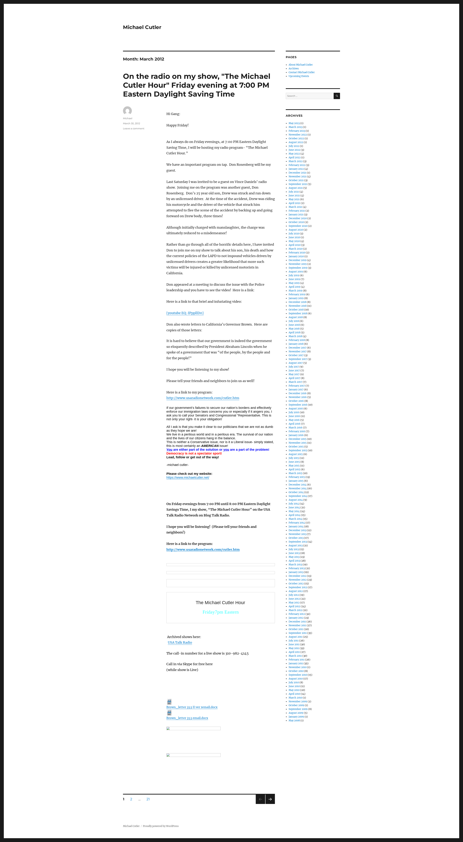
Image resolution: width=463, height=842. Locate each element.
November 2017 (298, 351)
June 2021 (294, 195)
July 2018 (294, 321)
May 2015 (294, 465)
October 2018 (296, 309)
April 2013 (294, 560)
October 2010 (296, 671)
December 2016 (298, 393)
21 (149, 799)
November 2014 (298, 488)
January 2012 (296, 617)
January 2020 (296, 256)
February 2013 (297, 568)
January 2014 (296, 526)
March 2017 (295, 382)
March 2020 (296, 248)
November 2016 (298, 397)
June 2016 (294, 416)
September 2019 (298, 267)
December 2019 (298, 260)
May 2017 (294, 374)
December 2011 (297, 621)
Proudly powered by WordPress (161, 826)
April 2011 (294, 652)
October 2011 (296, 629)
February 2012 (297, 614)
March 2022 (296, 161)
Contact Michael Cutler (302, 72)
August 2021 (296, 187)
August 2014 (296, 499)
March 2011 (295, 655)
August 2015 (296, 454)
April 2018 (294, 332)
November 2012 (298, 579)
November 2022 (298, 134)
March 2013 (295, 564)
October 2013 (296, 537)
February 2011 (297, 659)
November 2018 (298, 305)
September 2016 (298, 404)
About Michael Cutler (301, 64)
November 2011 (297, 625)
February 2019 (297, 294)
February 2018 (297, 340)
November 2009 (298, 701)
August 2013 (296, 545)
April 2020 (295, 245)
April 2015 (294, 469)
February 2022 (297, 165)
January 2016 (296, 435)
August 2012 (296, 591)
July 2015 (294, 458)
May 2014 (294, 511)
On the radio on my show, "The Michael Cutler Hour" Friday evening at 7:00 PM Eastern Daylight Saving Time (196, 85)
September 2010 (298, 674)
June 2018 (294, 324)
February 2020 (297, 252)
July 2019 (294, 275)
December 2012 (297, 576)
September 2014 (298, 496)
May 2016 (294, 420)
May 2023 (294, 123)
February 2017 (297, 385)
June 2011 (294, 644)
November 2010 (298, 667)
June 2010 (294, 686)
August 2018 (296, 317)
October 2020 (296, 222)
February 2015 (297, 477)
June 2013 (294, 553)
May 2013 (294, 556)
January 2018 (296, 343)
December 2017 (297, 347)
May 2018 (294, 328)
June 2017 (294, 370)
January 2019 (296, 298)
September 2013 (298, 541)
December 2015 (297, 439)
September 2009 (298, 709)
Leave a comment (133, 128)
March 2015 (295, 473)
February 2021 (297, 210)
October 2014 (296, 492)
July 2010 (294, 682)
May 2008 (294, 720)
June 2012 (294, 598)
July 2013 (294, 549)
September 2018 (298, 313)
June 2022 (294, 149)
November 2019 (298, 264)
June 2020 (294, 237)
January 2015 (296, 480)
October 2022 (296, 138)
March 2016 (295, 427)
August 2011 (295, 636)
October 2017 (296, 355)
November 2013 (297, 534)
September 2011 (298, 633)
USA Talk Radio (180, 642)
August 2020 (296, 229)
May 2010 (294, 690)
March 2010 (295, 697)
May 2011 (294, 648)
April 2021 (294, 203)
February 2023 (297, 130)
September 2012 (298, 587)
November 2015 (298, 442)
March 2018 (295, 336)
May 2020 (294, 241)
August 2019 (296, 271)
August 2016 (296, 408)
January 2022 (296, 168)
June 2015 (294, 461)
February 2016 (297, 431)
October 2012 (296, 583)
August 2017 (296, 362)
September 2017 (298, 359)
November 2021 (298, 176)
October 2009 (296, 705)
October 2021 (296, 180)
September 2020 (298, 226)
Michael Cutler (142, 27)
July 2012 (294, 595)
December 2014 (297, 484)
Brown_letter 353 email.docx (187, 718)
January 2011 (296, 663)
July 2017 (294, 366)
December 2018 (297, 302)
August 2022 (296, 142)
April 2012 (294, 606)
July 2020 (294, 233)
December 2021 (297, 172)
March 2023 (295, 127)
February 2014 (297, 522)
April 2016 (294, 423)
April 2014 (294, 515)
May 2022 (294, 153)
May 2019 (294, 283)
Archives (294, 68)
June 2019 (294, 279)
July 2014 (294, 503)
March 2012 (295, 610)
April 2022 (295, 157)
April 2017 (294, 378)
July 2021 (294, 191)
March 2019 (295, 290)
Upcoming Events (299, 76)
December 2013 (297, 530)
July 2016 (294, 412)
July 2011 (294, 640)
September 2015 (298, 450)
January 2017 (296, 389)
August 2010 (296, 678)
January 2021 (296, 214)
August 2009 (296, 712)
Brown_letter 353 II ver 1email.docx (192, 707)
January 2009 (296, 716)
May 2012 (294, 602)
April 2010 (294, 693)
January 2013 (296, 572)
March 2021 (295, 207)
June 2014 (294, 507)
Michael (127, 118)
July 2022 (294, 146)
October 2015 (296, 446)
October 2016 (296, 401)
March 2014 (295, 518)
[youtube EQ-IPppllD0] (185, 313)
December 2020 (298, 218)
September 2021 (298, 184)
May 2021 (294, 199)
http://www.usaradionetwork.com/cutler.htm (202, 398)
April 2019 (294, 286)
